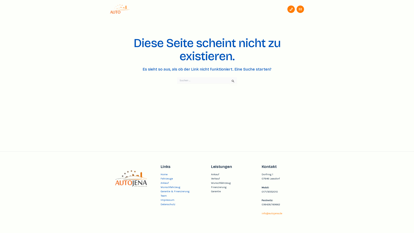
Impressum (167, 199)
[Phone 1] (291, 9)
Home (149, 9)
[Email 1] (300, 9)
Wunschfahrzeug (205, 9)
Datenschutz (168, 204)
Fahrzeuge (166, 9)
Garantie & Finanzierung (239, 9)
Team (264, 9)
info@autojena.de (272, 213)
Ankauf (183, 9)
